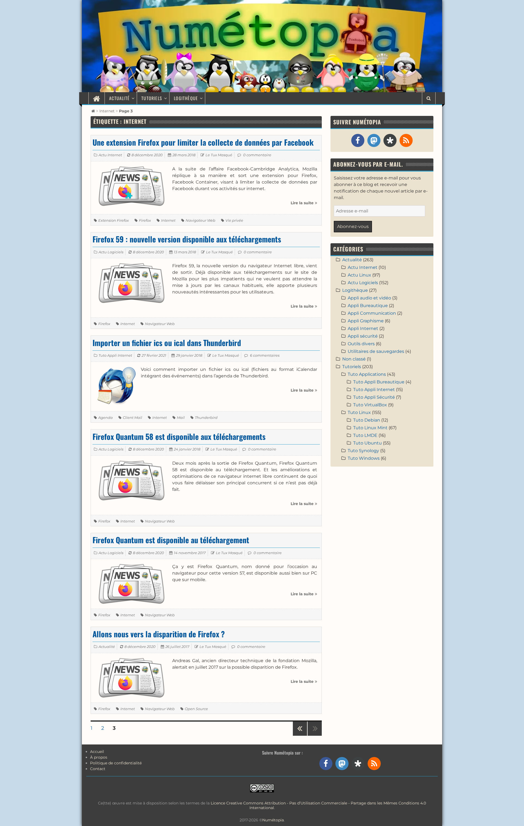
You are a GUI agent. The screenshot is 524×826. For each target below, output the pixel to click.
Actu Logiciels (111, 252)
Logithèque (186, 98)
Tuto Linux (359, 412)
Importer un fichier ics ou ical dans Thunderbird (167, 342)
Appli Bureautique (368, 305)
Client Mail (132, 417)
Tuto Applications (367, 374)
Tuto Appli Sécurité (374, 397)
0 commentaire (257, 155)
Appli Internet (363, 328)
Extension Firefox (113, 220)
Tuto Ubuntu (367, 443)
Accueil (97, 751)
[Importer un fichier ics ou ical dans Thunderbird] (115, 386)
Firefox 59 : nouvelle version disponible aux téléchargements (187, 239)
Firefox (145, 220)
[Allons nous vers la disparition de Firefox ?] (131, 677)
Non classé (354, 359)
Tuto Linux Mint (370, 427)
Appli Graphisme (366, 320)
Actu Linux (359, 275)
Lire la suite (304, 205)
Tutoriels (151, 98)
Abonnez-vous (353, 226)
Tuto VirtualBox (370, 404)
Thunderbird (206, 417)
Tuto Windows (364, 458)
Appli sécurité (363, 336)
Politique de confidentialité (116, 763)
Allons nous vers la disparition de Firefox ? (159, 633)
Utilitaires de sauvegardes (376, 351)
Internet (107, 111)
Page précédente (300, 735)
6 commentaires (264, 355)
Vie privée (234, 220)
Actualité (119, 98)
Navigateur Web (200, 220)
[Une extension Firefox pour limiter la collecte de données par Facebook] (131, 185)
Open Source (196, 709)
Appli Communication (372, 313)
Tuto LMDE (365, 435)
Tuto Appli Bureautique (378, 382)
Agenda (105, 417)
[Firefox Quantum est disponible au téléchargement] (131, 583)
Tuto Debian (366, 420)
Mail (181, 417)
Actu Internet (110, 155)
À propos (98, 757)
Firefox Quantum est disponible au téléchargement (171, 539)
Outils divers (361, 343)
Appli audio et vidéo (369, 298)
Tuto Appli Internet (115, 355)
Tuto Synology (363, 450)
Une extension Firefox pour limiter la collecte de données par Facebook (203, 142)
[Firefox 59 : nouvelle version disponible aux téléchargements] (131, 282)
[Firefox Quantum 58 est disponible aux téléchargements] (131, 480)
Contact (97, 768)
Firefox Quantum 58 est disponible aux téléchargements (179, 436)
